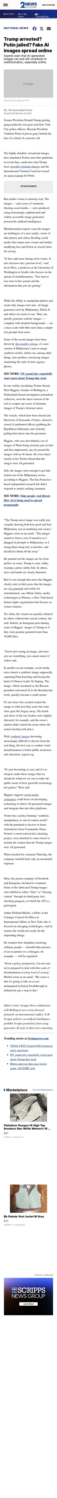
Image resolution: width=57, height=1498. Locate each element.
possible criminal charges (25, 166)
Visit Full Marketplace (42, 1090)
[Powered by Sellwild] (48, 1275)
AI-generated (15, 588)
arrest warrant (15, 175)
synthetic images (20, 736)
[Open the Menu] (5, 5)
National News (16, 28)
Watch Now (47, 5)
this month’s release (26, 344)
